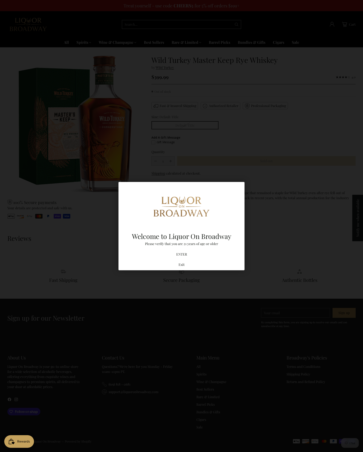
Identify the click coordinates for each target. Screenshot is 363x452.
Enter (181, 254)
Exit (182, 264)
